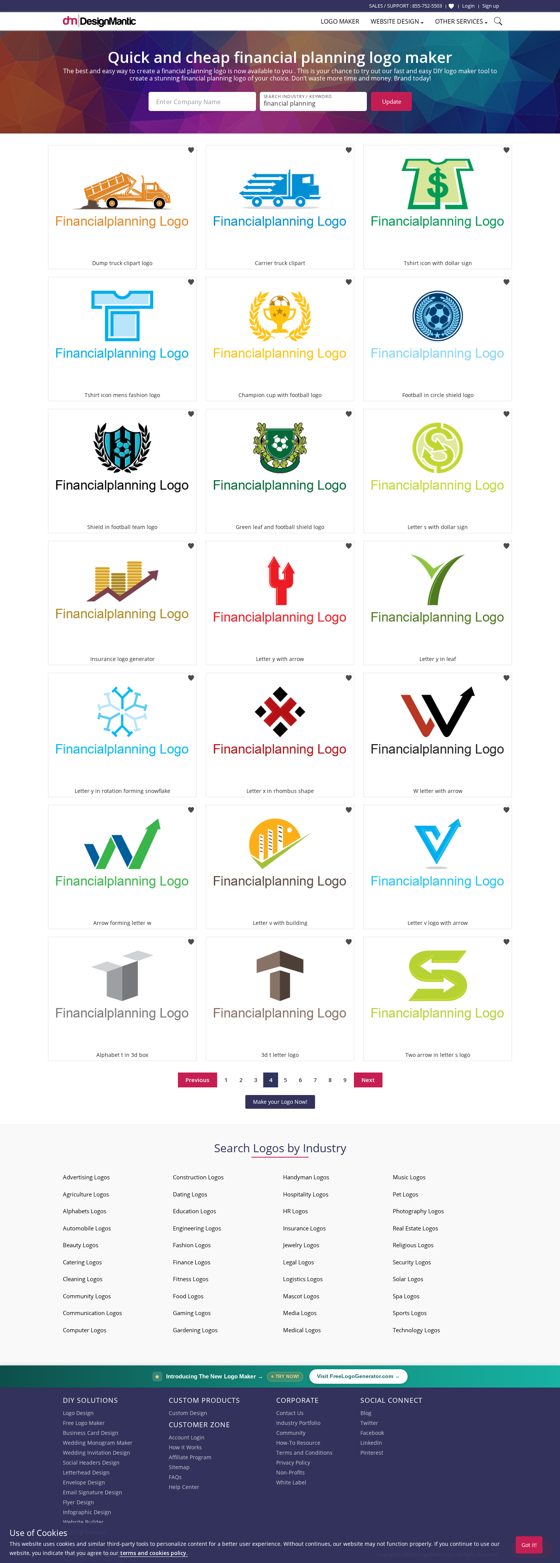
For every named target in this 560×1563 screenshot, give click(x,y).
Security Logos (412, 1262)
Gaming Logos (192, 1313)
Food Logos (188, 1296)
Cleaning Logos (82, 1279)
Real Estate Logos (415, 1228)
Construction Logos (198, 1177)
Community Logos (87, 1296)
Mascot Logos (301, 1296)
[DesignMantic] (99, 21)
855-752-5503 (427, 5)
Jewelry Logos (301, 1245)
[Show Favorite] (451, 6)
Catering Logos (82, 1262)
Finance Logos (191, 1262)
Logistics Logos (303, 1279)
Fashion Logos (192, 1245)
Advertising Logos (86, 1177)
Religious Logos (413, 1245)
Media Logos (300, 1313)
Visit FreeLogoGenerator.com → (358, 1376)
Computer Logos (84, 1330)
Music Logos (409, 1177)
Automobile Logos (87, 1228)
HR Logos (295, 1211)
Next (368, 1080)
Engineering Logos (197, 1228)
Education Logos (194, 1211)
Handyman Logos (306, 1177)
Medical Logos (302, 1330)
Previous (198, 1080)
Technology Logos (416, 1330)
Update (391, 101)
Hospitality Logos (305, 1194)
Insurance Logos (304, 1228)
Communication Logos (92, 1313)
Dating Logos (190, 1194)
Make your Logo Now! (280, 1101)
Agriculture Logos (86, 1194)
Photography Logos (418, 1211)
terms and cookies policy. (154, 1553)
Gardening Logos (195, 1330)
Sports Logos (410, 1313)
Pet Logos (405, 1194)
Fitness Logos (190, 1279)
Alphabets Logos (84, 1211)
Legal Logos (298, 1262)
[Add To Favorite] (191, 147)
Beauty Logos (80, 1245)
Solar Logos (408, 1279)
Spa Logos (406, 1296)
